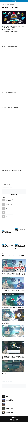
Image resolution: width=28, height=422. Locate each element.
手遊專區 (15, 244)
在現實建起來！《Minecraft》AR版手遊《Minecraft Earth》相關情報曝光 (20, 246)
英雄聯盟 (5, 4)
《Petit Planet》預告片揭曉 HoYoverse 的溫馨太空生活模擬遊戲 (9, 400)
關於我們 (11, 419)
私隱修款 (14, 419)
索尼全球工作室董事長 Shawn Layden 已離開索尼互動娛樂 (7, 232)
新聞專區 (3, 230)
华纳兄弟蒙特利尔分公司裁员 (9, 204)
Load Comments (14, 194)
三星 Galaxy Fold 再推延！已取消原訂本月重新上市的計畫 (7, 246)
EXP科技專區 (3, 244)
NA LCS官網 (5, 29)
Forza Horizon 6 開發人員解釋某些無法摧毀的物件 (9, 200)
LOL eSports (8, 184)
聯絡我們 (17, 419)
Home (3, 4)
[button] (2, 1)
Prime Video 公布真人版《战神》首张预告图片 (9, 212)
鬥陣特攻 (17, 228)
